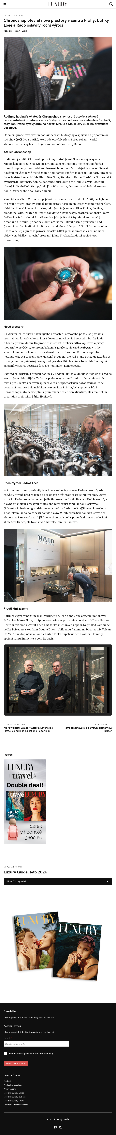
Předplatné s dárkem (13, 1085)
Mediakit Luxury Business (15, 1096)
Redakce (8, 30)
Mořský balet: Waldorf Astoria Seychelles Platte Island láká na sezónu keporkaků (28, 729)
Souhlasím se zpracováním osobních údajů (31, 1053)
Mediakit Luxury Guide (14, 1093)
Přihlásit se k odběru (15, 1063)
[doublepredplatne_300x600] (25, 801)
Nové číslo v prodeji (16, 881)
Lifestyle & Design (13, 15)
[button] (51, 704)
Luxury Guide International (16, 1104)
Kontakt (7, 1081)
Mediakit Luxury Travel (14, 1100)
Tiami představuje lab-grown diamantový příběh (87, 729)
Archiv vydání (10, 1089)
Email (8, 1038)
